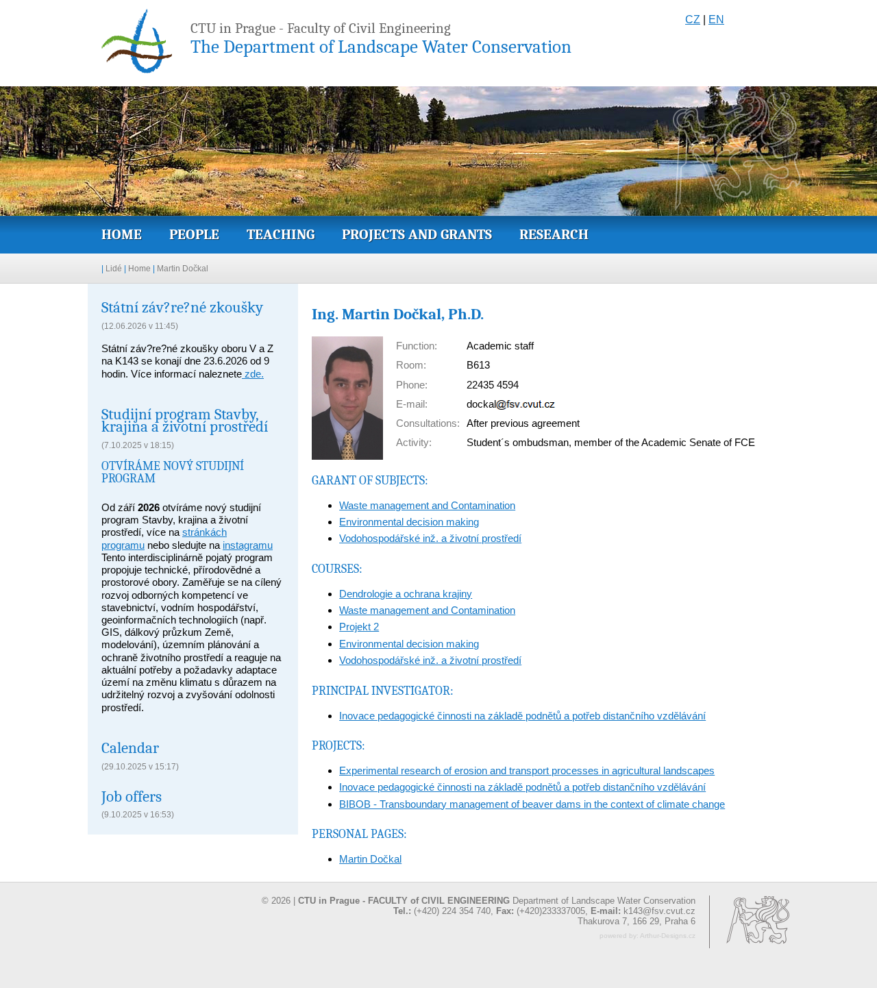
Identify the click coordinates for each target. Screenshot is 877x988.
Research (554, 234)
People (194, 234)
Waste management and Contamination (427, 505)
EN (716, 19)
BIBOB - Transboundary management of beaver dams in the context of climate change (532, 804)
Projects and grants (417, 234)
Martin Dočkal (182, 268)
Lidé (114, 268)
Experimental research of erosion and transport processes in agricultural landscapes (527, 770)
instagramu (248, 545)
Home (121, 234)
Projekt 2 (359, 626)
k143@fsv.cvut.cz (659, 911)
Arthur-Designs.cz (667, 935)
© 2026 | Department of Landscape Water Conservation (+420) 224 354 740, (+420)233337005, (478, 906)
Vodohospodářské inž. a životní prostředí (430, 538)
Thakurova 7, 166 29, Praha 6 (636, 921)
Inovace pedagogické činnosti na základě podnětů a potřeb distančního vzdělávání (522, 715)
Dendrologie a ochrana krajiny (405, 594)
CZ (692, 19)
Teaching (280, 234)
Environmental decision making (409, 522)
